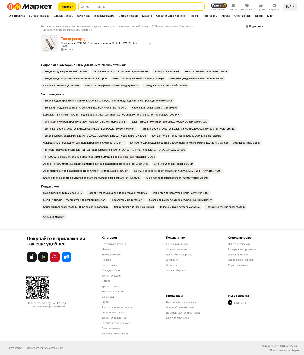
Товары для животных (114, 317)
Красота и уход (110, 286)
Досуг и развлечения (114, 244)
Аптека (106, 281)
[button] (252, 302)
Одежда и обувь (111, 270)
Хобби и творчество (113, 291)
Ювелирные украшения (115, 333)
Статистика (15, 348)
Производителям (238, 254)
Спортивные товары (113, 312)
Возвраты (171, 265)
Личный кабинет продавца (181, 302)
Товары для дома (111, 275)
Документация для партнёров (183, 312)
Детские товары (111, 328)
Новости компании (239, 244)
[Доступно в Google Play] (43, 261)
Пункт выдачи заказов (241, 259)
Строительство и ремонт (116, 323)
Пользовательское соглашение (45, 348)
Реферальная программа (242, 249)
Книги (105, 302)
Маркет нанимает (238, 265)
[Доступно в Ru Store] (66, 261)
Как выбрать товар (177, 244)
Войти (290, 6)
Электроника (109, 265)
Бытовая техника (111, 254)
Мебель (106, 249)
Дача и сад (108, 296)
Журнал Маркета (176, 270)
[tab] (17, 16)
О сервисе (172, 259)
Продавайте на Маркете (180, 307)
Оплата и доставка (176, 249)
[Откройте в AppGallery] (55, 261)
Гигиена (106, 259)
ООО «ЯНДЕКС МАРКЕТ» (285, 345)
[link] (65, 71)
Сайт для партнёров (177, 318)
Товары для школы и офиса (117, 307)
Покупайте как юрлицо (179, 254)
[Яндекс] (295, 350)
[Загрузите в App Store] (32, 261)
